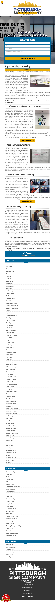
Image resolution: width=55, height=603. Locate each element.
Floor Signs (9, 327)
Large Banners (10, 340)
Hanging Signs (10, 332)
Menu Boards (9, 347)
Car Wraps (9, 296)
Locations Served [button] (27, 593)
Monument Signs (11, 352)
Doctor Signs (9, 496)
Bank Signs (9, 474)
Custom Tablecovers (12, 308)
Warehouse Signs (11, 450)
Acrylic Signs (9, 269)
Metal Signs (9, 349)
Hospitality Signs (11, 503)
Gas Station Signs (11, 330)
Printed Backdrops (11, 367)
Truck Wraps (9, 418)
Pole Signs (9, 359)
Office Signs (9, 354)
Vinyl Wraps (9, 440)
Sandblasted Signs (11, 391)
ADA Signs (9, 266)
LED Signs (9, 337)
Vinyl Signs (9, 557)
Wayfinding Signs (11, 452)
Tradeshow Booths (11, 411)
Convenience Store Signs (13, 486)
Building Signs (10, 286)
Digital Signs (9, 313)
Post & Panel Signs (11, 364)
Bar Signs (8, 278)
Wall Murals (9, 445)
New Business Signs (11, 518)
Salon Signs (9, 528)
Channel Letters (10, 298)
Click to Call (23, 12)
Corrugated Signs (11, 547)
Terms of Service (27, 590)
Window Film (9, 455)
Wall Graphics (10, 443)
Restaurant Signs (11, 379)
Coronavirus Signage (12, 305)
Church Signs (10, 300)
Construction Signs (11, 303)
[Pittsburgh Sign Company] (27, 570)
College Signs (10, 484)
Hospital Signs (10, 501)
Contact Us (33, 12)
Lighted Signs (10, 342)
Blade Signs (9, 281)
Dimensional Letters (11, 315)
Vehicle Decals (10, 423)
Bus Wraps (9, 288)
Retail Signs (9, 381)
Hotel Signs (9, 506)
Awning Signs (10, 274)
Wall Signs (9, 448)
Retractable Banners (11, 384)
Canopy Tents (10, 293)
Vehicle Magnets (10, 430)
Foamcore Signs (10, 552)
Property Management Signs (14, 526)
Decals (8, 310)
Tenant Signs (9, 406)
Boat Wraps (9, 283)
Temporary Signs (11, 403)
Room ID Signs (10, 386)
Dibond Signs (9, 549)
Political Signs (10, 523)
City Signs (9, 481)
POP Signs (9, 357)
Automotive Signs (11, 472)
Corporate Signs (10, 489)
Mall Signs (9, 513)
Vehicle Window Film (12, 433)
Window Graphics (11, 457)
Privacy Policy (27, 588)
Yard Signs (9, 462)
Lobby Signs (9, 345)
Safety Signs (9, 389)
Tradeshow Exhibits (11, 413)
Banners (8, 276)
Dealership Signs (10, 491)
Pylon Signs (9, 374)
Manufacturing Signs (12, 516)
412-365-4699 (28, 100)
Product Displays (10, 369)
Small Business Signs (12, 533)
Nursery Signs (10, 521)
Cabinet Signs (10, 291)
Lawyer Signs (10, 511)
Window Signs (10, 460)
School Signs (10, 394)
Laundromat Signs (11, 508)
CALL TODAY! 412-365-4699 (28, 10)
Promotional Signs (11, 372)
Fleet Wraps (9, 325)
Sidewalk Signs (10, 396)
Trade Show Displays (12, 408)
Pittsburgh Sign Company (27, 587)
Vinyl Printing (10, 438)
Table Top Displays (11, 401)
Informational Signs (11, 335)
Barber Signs (9, 479)
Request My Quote (27, 58)
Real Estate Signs (11, 376)
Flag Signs (9, 323)
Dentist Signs (10, 494)
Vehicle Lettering (11, 428)
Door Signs (9, 318)
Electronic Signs (10, 320)
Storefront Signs (11, 399)
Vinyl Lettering (10, 435)
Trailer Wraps (10, 416)
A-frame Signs (10, 264)
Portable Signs (10, 362)
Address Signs (10, 271)
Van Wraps (9, 421)
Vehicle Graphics (11, 425)
